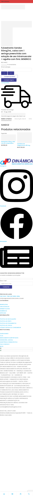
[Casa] (4, 494)
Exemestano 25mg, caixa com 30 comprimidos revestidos (8, 143)
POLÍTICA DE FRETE (5, 321)
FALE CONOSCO (4, 344)
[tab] (6, 119)
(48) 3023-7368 (5, 296)
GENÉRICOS (3, 311)
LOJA (1, 336)
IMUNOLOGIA (4, 304)
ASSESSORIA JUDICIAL (6, 340)
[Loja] (12, 494)
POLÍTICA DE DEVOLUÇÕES (8, 319)
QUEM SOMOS (4, 333)
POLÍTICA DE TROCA (6, 325)
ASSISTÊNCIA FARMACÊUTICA (8, 342)
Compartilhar (5, 83)
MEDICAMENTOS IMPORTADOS (9, 338)
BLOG (1, 346)
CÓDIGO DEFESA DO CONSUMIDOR (10, 327)
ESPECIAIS (3, 313)
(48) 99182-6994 (15, 296)
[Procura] (27, 7)
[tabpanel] (16, 126)
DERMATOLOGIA (5, 309)
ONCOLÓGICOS (4, 306)
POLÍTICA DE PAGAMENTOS (8, 323)
